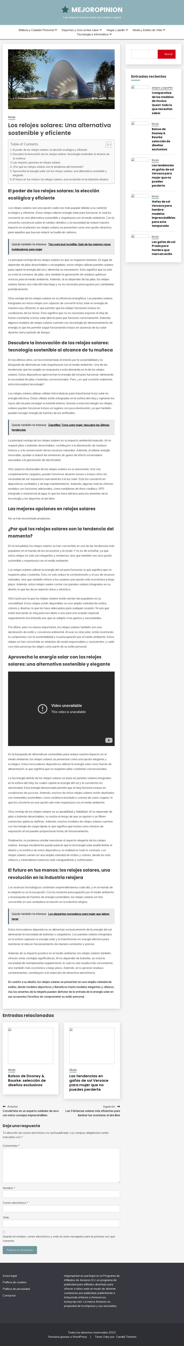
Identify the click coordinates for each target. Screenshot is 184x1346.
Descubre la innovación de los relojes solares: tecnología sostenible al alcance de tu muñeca (61, 156)
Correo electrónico (15, 1202)
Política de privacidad (16, 1289)
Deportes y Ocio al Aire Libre (80, 30)
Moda (11, 117)
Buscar (169, 54)
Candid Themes (126, 1336)
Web (6, 1217)
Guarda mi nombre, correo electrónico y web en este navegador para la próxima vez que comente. (59, 1238)
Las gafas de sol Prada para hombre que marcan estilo (163, 248)
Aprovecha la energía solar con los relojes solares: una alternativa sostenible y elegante (60, 173)
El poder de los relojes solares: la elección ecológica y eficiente (50, 149)
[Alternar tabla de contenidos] (107, 145)
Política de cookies (14, 1282)
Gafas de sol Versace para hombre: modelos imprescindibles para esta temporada (163, 214)
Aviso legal (10, 1275)
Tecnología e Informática (92, 34)
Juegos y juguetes (162, 87)
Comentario (11, 1145)
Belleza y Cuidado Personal (36, 30)
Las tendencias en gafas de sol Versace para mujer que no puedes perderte (88, 1082)
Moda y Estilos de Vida (147, 30)
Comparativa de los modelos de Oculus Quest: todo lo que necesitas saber (163, 103)
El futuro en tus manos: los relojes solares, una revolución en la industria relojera (60, 179)
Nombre (9, 1188)
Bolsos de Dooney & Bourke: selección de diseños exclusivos (27, 1080)
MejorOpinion (97, 9)
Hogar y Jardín (116, 30)
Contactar (9, 1295)
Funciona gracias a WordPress (68, 1336)
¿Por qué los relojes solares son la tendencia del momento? (48, 166)
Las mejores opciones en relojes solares (36, 162)
